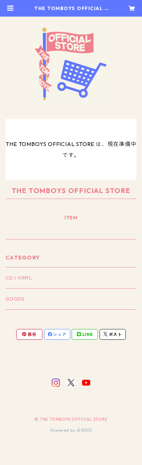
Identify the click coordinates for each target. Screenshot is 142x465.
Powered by (63, 430)
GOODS (15, 299)
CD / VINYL (19, 278)
